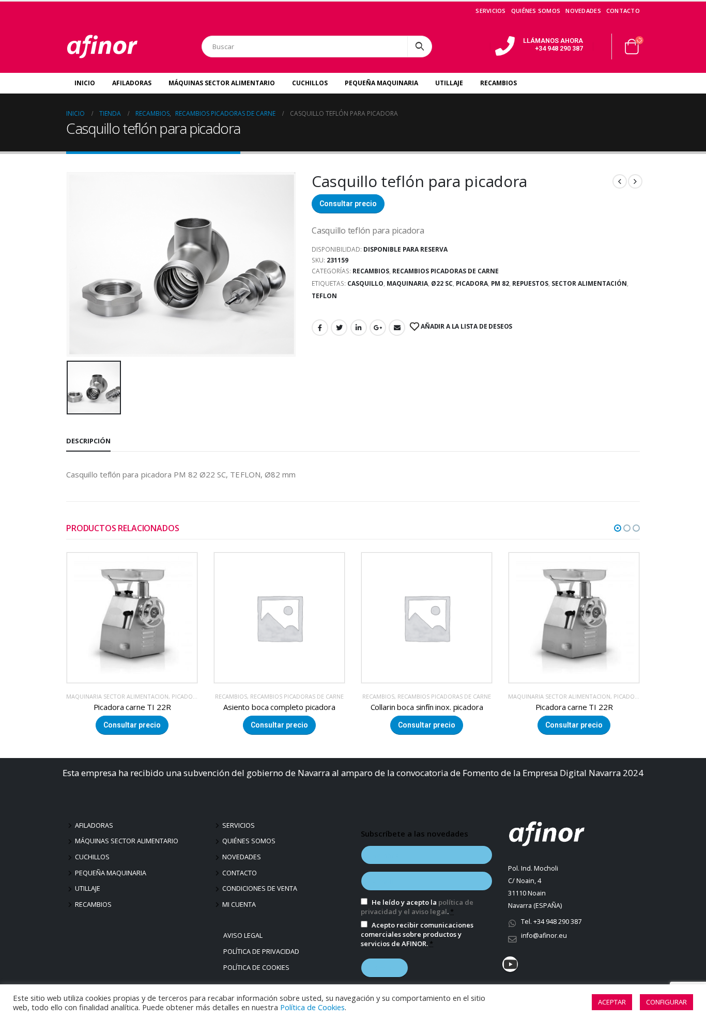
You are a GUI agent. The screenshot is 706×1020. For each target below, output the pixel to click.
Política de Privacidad (262, 951)
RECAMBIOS (370, 271)
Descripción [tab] (88, 440)
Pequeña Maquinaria (381, 83)
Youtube (510, 964)
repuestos (530, 283)
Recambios (498, 83)
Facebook (320, 327)
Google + (378, 327)
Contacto (623, 10)
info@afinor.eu (544, 935)
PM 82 (500, 283)
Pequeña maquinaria (110, 873)
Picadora (472, 283)
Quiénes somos (536, 10)
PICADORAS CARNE (491, 696)
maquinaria (407, 283)
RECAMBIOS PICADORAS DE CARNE (445, 271)
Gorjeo (339, 327)
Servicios (490, 10)
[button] (617, 528)
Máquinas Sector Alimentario (221, 83)
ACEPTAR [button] (612, 1002)
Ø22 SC (442, 283)
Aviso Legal (244, 935)
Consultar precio (348, 203)
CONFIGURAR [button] (666, 1002)
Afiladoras (131, 83)
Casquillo (365, 283)
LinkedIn (358, 327)
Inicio (84, 83)
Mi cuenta (239, 904)
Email (397, 327)
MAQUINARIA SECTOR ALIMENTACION (412, 696)
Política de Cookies (257, 967)
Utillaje (449, 83)
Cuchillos (310, 83)
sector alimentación (589, 283)
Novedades (583, 10)
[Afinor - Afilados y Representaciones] (102, 46)
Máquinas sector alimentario (126, 841)
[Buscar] (420, 46)
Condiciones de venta (259, 888)
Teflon (324, 295)
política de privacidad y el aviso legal (417, 907)
